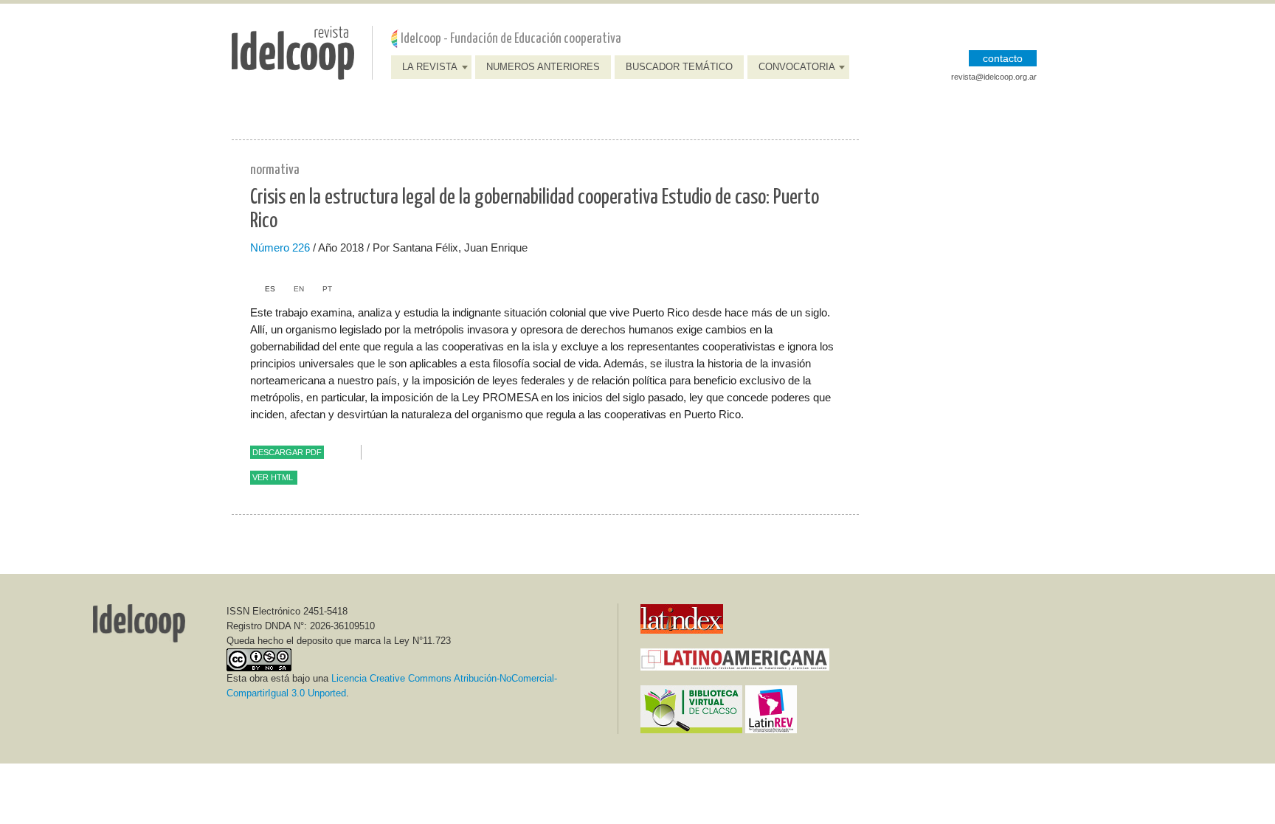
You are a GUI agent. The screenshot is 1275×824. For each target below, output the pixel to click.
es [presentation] (270, 289)
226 (301, 247)
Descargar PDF (287, 452)
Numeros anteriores (543, 66)
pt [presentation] (327, 289)
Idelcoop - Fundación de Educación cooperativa (511, 39)
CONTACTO (1003, 58)
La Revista (429, 66)
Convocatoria (797, 66)
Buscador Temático (679, 66)
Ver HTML (272, 477)
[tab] (262, 289)
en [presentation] (299, 289)
